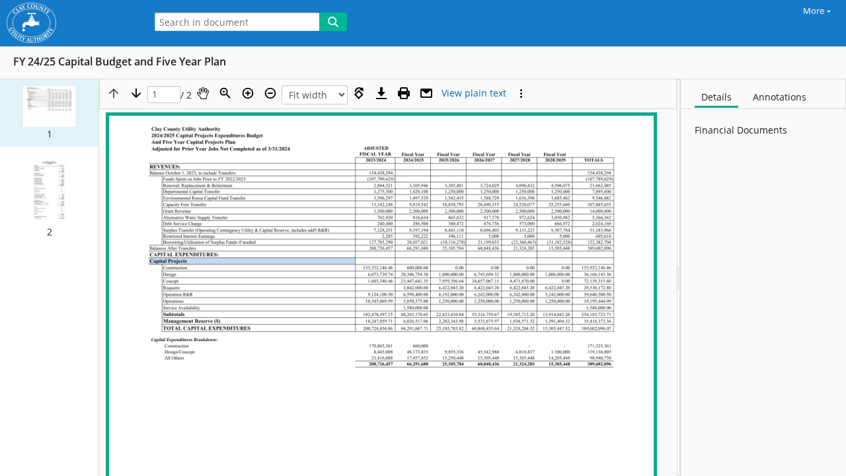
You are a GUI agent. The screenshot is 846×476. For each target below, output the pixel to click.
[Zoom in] (248, 93)
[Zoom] (225, 93)
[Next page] (136, 93)
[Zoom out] (270, 93)
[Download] (381, 93)
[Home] (69, 23)
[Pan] (203, 93)
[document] (763, 277)
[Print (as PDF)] (404, 93)
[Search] (333, 22)
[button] (49, 113)
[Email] (426, 93)
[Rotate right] (359, 93)
